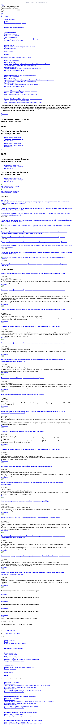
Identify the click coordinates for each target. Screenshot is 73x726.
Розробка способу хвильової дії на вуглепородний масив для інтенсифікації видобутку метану (30, 326)
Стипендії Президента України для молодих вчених (20, 91)
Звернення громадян (10, 34)
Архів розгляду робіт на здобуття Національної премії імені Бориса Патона (27, 64)
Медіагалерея (8, 51)
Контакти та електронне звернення (15, 23)
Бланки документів (10, 48)
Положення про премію (11, 60)
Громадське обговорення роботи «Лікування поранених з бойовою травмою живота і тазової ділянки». (34, 242)
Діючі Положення (9, 19)
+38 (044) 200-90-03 (9, 630)
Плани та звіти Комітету (11, 35)
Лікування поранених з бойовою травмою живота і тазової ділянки (22, 378)
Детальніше (4, 114)
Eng (2, 13)
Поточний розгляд (9, 62)
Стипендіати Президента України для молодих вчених (20, 94)
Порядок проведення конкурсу (13, 92)
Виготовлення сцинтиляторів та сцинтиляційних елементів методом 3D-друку (26, 501)
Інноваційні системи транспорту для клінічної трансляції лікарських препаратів (26, 466)
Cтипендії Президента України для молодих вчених (10, 186)
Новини (6, 54)
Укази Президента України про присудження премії (20, 65)
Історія (6, 21)
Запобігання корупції (10, 37)
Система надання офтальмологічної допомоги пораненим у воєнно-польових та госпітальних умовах (33, 273)
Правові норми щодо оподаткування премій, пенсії (19, 46)
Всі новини (4, 200)
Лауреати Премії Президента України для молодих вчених (22, 84)
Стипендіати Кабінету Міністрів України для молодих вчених (23, 102)
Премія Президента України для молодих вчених (20, 75)
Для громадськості (10, 32)
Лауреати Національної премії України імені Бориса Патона (22, 68)
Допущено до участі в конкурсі (13, 139)
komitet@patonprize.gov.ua (12, 633)
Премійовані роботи (10, 67)
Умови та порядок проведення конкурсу (16, 100)
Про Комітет (4, 16)
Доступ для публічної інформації (14, 40)
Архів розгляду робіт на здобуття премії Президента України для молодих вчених (29, 80)
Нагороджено (8, 140)
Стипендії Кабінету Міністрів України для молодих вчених (23, 99)
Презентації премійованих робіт (14, 70)
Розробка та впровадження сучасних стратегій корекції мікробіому (22, 431)
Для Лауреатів (9, 45)
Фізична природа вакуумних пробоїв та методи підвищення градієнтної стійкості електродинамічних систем (35, 556)
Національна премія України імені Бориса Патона (16, 57)
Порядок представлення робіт (14, 27)
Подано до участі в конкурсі (12, 137)
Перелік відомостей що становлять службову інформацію (21, 39)
